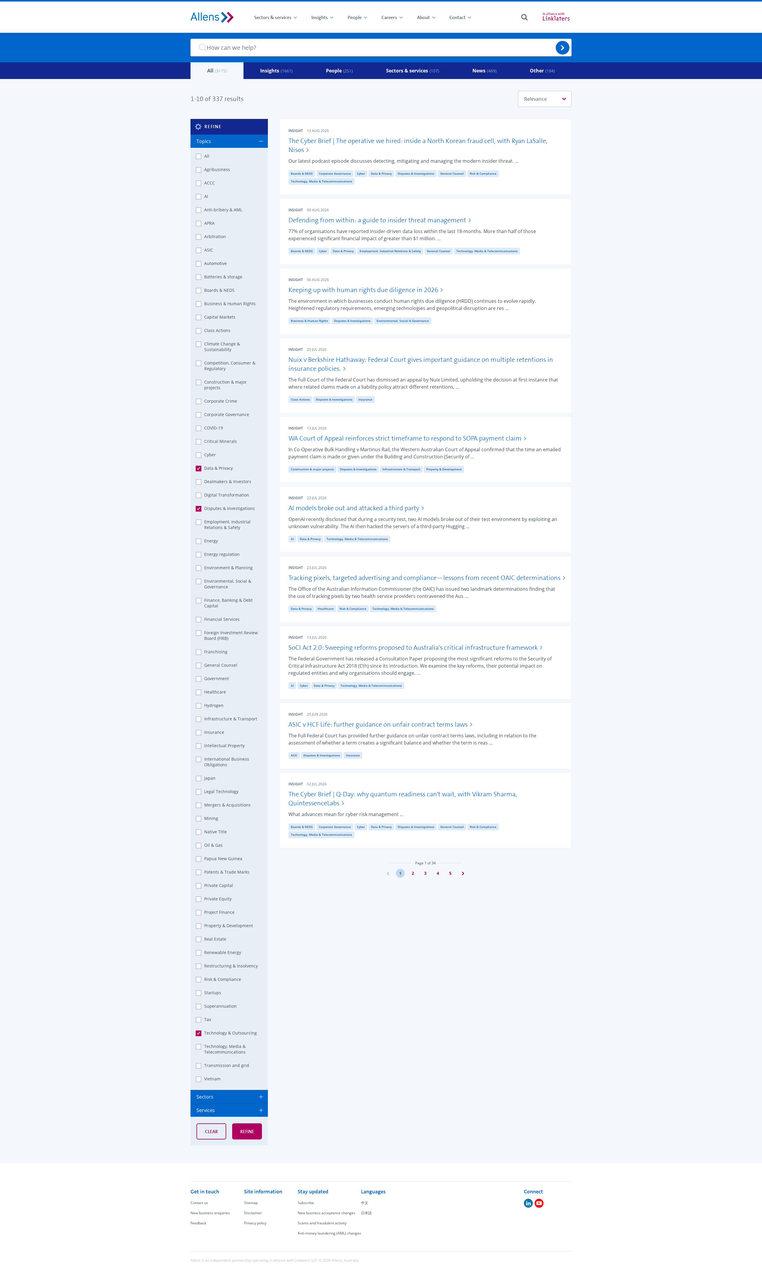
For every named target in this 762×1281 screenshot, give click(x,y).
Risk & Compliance (483, 173)
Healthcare (326, 609)
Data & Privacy (381, 173)
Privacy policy (255, 1223)
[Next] (462, 873)
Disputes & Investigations (416, 173)
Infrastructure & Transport (401, 469)
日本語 (366, 1212)
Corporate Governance (335, 173)
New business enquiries (210, 1212)
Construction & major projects (312, 469)
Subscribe (306, 1202)
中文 (364, 1202)
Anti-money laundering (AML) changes (329, 1233)
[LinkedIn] (528, 1203)
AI (292, 539)
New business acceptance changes (326, 1212)
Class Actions (300, 399)
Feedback (198, 1223)
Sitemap (251, 1202)
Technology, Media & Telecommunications (321, 181)
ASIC (294, 755)
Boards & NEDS (302, 173)
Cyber (361, 173)
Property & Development (444, 469)
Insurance (365, 399)
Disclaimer (253, 1212)
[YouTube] (539, 1203)
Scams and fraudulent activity (322, 1223)
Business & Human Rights (309, 321)
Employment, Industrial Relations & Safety (390, 251)
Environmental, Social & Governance (403, 321)
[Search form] (524, 17)
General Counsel (452, 173)
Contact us (199, 1202)
